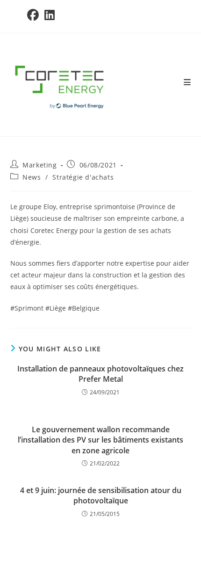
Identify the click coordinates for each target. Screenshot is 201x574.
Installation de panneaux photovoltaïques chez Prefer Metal (100, 373)
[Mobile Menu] (187, 82)
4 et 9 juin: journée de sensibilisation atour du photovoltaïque (100, 495)
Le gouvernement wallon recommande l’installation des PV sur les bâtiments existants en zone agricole (100, 440)
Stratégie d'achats (83, 177)
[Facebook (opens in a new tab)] (34, 15)
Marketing (39, 164)
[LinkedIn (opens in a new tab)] (49, 15)
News (31, 177)
